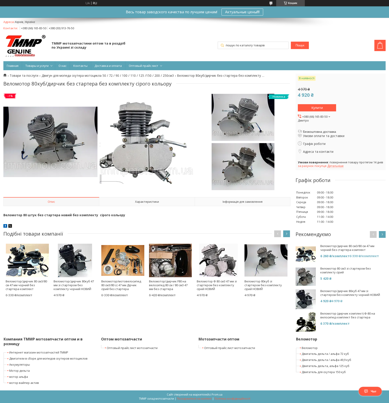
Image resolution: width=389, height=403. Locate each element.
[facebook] (5, 226)
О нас (62, 66)
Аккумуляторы (19, 364)
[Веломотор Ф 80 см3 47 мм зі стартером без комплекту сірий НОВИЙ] (218, 260)
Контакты (80, 66)
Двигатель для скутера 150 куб (324, 372)
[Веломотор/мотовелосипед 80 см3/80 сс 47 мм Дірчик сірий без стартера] (122, 260)
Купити (317, 107)
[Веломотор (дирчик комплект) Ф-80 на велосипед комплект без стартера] (306, 322)
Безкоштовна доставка (319, 131)
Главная (12, 66)
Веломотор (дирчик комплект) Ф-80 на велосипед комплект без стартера (347, 315)
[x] (10, 226)
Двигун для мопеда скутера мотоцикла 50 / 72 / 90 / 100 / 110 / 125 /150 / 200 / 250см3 (108, 76)
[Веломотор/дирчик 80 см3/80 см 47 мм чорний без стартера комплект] (27, 260)
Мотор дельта (19, 371)
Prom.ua (217, 394)
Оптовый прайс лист (143, 66)
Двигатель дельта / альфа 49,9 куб (326, 360)
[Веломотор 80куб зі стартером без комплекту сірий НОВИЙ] (265, 260)
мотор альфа (18, 377)
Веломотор (310, 348)
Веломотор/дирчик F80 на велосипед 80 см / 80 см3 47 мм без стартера (168, 285)
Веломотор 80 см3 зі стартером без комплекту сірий (345, 270)
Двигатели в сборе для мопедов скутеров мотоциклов (48, 358)
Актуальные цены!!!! (242, 11)
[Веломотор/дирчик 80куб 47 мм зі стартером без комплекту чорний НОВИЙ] (75, 260)
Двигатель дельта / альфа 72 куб (325, 354)
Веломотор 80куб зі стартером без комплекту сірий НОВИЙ (263, 285)
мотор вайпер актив (24, 383)
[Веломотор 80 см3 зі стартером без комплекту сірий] (306, 277)
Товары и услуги (37, 66)
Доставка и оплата (108, 66)
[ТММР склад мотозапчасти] (25, 45)
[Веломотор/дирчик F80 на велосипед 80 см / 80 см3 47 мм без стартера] (170, 260)
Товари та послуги (24, 76)
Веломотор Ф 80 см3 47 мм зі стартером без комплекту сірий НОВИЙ (217, 285)
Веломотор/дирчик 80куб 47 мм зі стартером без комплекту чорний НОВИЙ (74, 285)
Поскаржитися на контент (194, 399)
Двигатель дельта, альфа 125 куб (325, 366)
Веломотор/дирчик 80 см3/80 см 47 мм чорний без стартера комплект (26, 285)
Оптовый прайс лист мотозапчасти (132, 348)
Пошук (300, 45)
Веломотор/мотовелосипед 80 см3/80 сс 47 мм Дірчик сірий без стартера (121, 285)
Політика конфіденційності (232, 399)
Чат (373, 391)
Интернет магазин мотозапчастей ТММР (38, 352)
